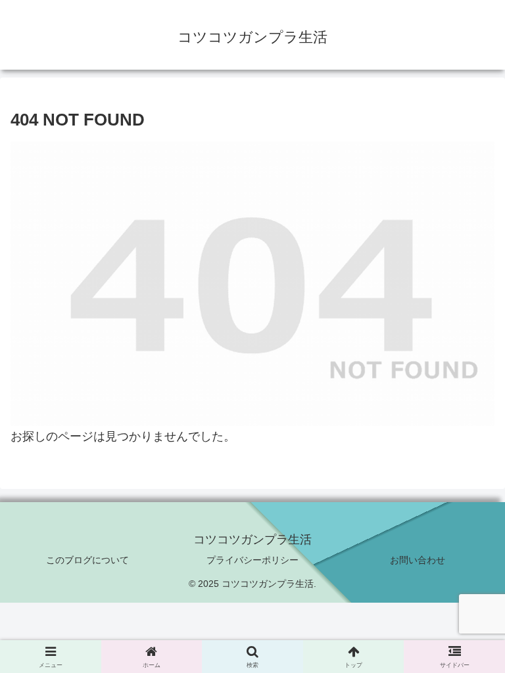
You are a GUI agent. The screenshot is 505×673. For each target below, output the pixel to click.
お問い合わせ (417, 560)
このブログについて (87, 560)
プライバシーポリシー (252, 560)
